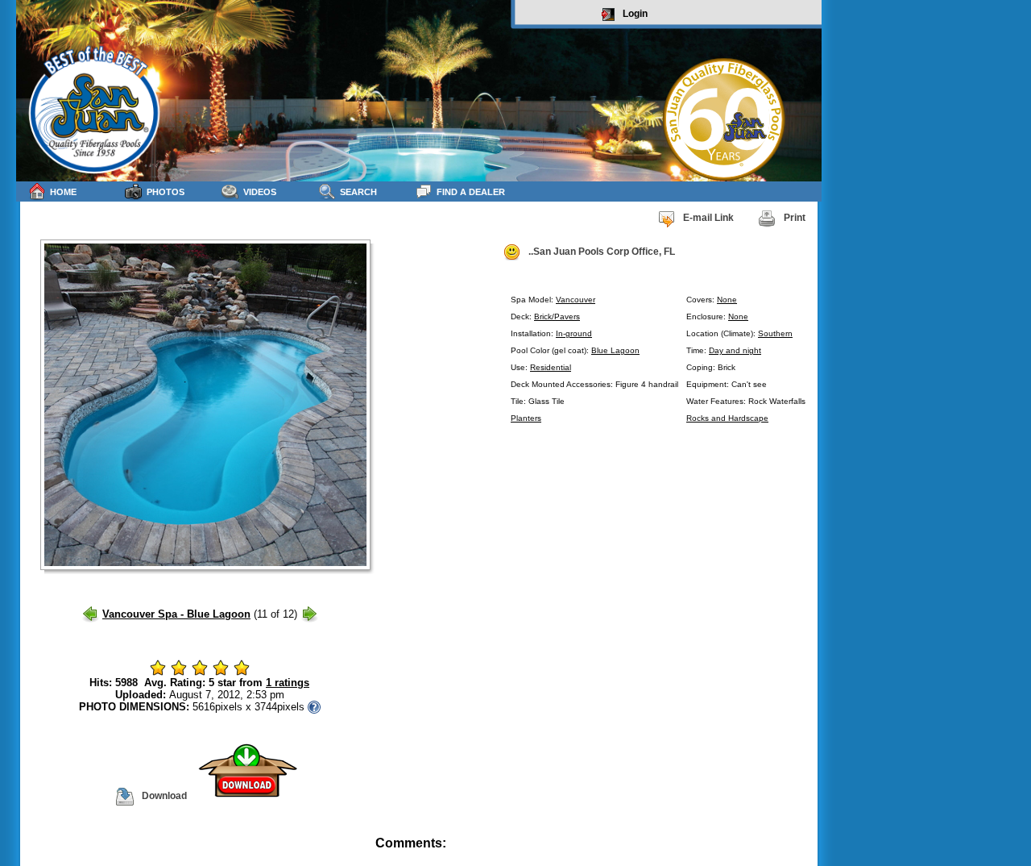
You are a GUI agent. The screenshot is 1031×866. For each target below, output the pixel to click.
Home (63, 192)
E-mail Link (708, 217)
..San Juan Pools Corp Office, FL (601, 251)
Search (358, 192)
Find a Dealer (471, 192)
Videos (259, 192)
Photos (165, 192)
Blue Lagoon (615, 350)
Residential (550, 367)
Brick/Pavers (557, 316)
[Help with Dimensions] (314, 707)
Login (635, 13)
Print (794, 217)
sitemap (803, 854)
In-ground (574, 333)
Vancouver (575, 299)
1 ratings (287, 683)
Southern (775, 333)
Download (164, 795)
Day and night (735, 350)
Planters (526, 418)
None (727, 299)
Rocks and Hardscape (727, 418)
